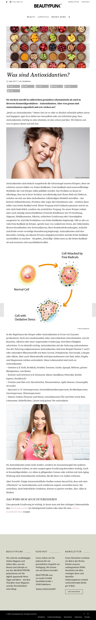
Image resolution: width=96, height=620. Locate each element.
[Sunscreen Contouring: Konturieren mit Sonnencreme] (94, 310)
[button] (13, 86)
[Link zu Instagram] (11, 2)
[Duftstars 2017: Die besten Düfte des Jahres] (2, 310)
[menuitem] (73, 2)
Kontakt (86, 2)
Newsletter (73, 2)
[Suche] (68, 17)
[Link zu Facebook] (7, 2)
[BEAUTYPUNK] (48, 9)
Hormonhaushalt (19, 508)
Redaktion (26, 81)
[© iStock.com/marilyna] (48, 47)
